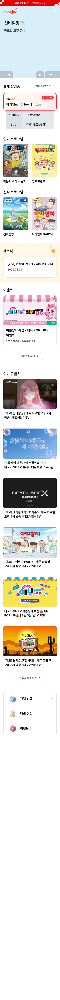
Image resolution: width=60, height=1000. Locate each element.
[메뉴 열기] (54, 11)
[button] (15, 166)
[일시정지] (40, 74)
